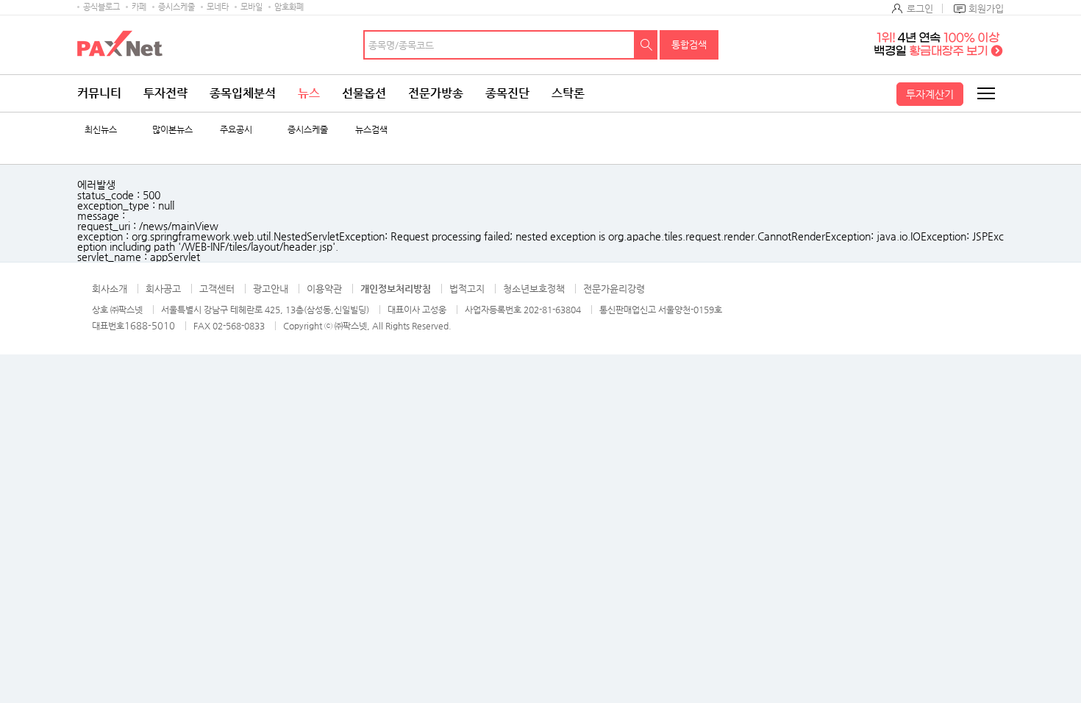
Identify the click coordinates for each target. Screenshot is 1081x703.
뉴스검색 (371, 130)
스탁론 (568, 93)
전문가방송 (435, 93)
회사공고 (163, 288)
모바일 (251, 7)
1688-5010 (149, 325)
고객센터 (217, 288)
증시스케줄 (176, 7)
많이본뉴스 (172, 130)
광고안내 (270, 288)
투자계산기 (930, 94)
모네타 (218, 7)
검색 (646, 45)
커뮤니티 (99, 93)
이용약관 (324, 288)
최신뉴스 (101, 130)
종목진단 (507, 93)
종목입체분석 (243, 93)
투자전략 (165, 93)
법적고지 (467, 288)
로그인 (920, 8)
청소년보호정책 (534, 288)
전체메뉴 (985, 93)
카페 (139, 7)
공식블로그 (101, 7)
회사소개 (109, 288)
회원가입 (986, 8)
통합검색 (689, 44)
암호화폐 (289, 7)
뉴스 (309, 93)
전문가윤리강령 (614, 288)
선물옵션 (364, 93)
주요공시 (236, 130)
